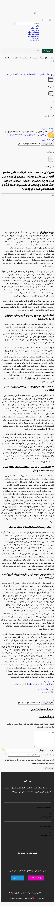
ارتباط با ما (34, 40)
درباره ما (35, 38)
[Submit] (14, 23)
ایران (52, 689)
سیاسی (16, 684)
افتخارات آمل (33, 34)
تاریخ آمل (35, 30)
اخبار (35, 684)
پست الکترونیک (47, 754)
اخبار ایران (26, 684)
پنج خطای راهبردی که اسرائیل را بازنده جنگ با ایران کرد (30, 74)
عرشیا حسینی (48, 128)
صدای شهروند (33, 36)
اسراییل (41, 689)
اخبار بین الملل (46, 684)
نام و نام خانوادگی (46, 750)
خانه (37, 26)
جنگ (47, 689)
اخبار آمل (35, 28)
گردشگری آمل (33, 32)
